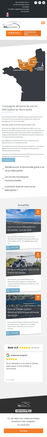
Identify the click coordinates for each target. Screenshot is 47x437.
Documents (25, 11)
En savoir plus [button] (23, 425)
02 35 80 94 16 (13, 33)
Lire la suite (14, 247)
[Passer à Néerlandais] (17, 16)
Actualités (25, 7)
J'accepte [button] (23, 431)
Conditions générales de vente (18, 9)
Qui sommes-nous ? (22, 2)
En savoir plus (8, 160)
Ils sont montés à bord (21, 4)
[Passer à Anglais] (17, 14)
